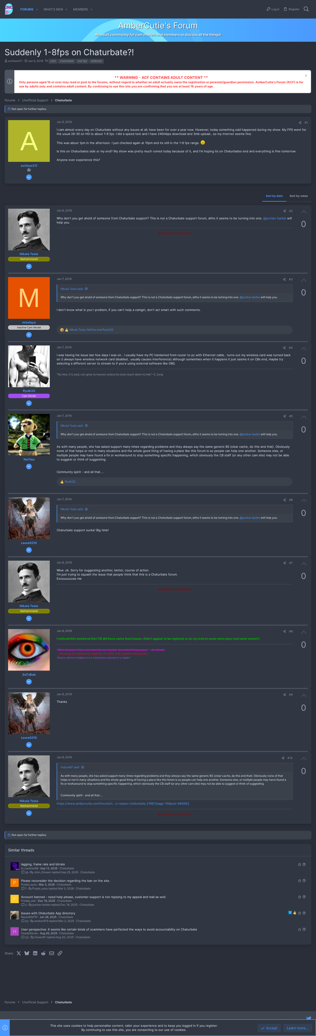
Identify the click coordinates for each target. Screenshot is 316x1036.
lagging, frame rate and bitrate (43, 864)
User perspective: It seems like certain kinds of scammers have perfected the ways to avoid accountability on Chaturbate (109, 929)
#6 (291, 500)
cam (53, 61)
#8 (291, 631)
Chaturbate (66, 868)
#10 (290, 758)
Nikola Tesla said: (72, 289)
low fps (82, 61)
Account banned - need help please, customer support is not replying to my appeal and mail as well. (93, 897)
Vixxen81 (40, 937)
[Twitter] (308, 1018)
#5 (291, 416)
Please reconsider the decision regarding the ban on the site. (65, 881)
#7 (291, 563)
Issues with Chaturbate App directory (48, 913)
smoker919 (41, 921)
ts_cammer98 (29, 868)
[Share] (300, 123)
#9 (291, 694)
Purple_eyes (29, 884)
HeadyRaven (29, 933)
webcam (96, 61)
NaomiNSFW (29, 917)
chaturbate (67, 61)
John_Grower (42, 872)
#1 (306, 122)
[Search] (306, 9)
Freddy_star (28, 900)
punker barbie (41, 904)
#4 (291, 347)
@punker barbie (274, 218)
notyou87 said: (70, 767)
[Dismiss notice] (305, 76)
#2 (291, 211)
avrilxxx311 (15, 61)
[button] (37, 9)
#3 (291, 279)
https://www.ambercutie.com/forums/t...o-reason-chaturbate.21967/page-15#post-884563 (123, 803)
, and (91, 329)
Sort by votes (299, 196)
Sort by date (274, 196)
